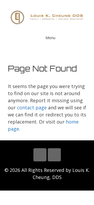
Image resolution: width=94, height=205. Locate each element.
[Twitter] (54, 154)
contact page (32, 107)
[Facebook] (39, 154)
